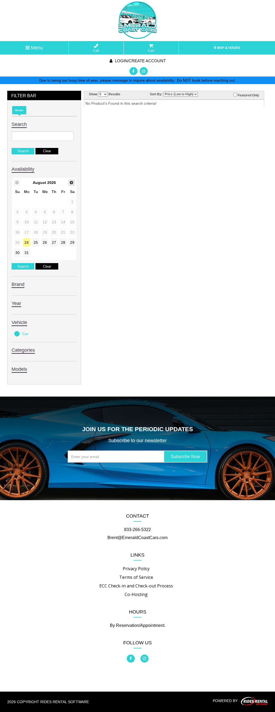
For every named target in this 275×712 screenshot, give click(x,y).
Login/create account (140, 61)
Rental (19, 110)
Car (25, 334)
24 (26, 242)
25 (36, 242)
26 (45, 242)
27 (54, 242)
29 (72, 242)
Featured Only (248, 95)
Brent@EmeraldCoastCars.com (137, 537)
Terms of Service (136, 577)
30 (17, 252)
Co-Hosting (136, 594)
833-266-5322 (137, 529)
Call (96, 51)
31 (26, 252)
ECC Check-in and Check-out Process (136, 586)
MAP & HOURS (228, 48)
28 (63, 242)
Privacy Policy (136, 569)
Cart (151, 51)
